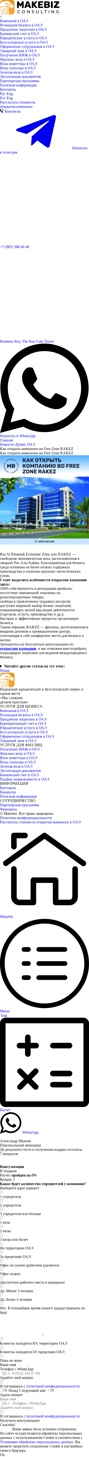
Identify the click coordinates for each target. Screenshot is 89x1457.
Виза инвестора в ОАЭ (18, 64)
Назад (4, 670)
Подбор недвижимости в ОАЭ (24, 779)
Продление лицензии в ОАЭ (23, 29)
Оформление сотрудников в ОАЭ (27, 47)
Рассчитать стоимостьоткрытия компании (17, 104)
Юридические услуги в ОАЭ (23, 38)
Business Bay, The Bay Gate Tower (27, 341)
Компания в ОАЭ (14, 21)
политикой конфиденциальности (53, 1386)
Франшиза (8, 809)
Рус (3, 94)
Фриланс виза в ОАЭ (17, 59)
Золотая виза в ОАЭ (16, 72)
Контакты (8, 89)
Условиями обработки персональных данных (36, 1442)
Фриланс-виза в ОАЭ (17, 753)
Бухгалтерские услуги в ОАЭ (24, 42)
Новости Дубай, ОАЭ (17, 444)
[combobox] (5, 1373)
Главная (6, 440)
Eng (10, 94)
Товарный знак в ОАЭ (18, 51)
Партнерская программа (19, 81)
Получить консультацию (20, 1420)
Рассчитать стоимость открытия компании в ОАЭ (40, 822)
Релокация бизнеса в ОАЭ (21, 25)
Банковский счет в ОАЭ (19, 34)
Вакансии (8, 792)
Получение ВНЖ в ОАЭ (20, 55)
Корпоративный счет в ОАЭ (23, 723)
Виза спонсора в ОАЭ (18, 68)
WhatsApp (29, 1132)
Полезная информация (18, 85)
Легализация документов (20, 77)
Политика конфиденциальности (26, 818)
